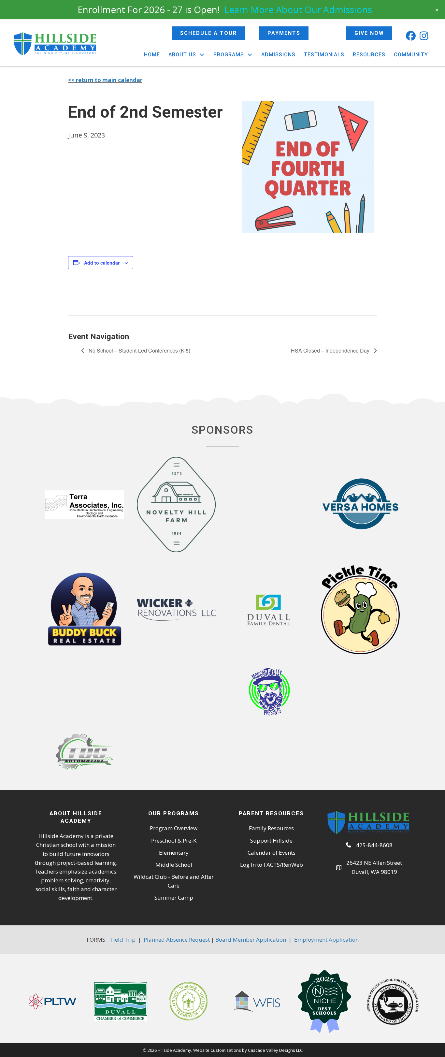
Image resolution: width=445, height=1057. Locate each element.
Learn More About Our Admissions (298, 9)
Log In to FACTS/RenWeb (271, 864)
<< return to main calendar (105, 80)
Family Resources (271, 828)
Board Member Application (250, 939)
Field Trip (123, 939)
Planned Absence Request (177, 939)
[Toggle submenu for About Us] (202, 55)
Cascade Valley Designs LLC (275, 1050)
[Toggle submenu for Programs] (250, 55)
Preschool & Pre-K (173, 840)
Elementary (174, 852)
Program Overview (173, 828)
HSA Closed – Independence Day (331, 350)
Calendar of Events (271, 852)
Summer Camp (173, 897)
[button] (411, 36)
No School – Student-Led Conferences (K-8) (138, 350)
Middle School (173, 864)
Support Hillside (271, 840)
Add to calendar (102, 262)
